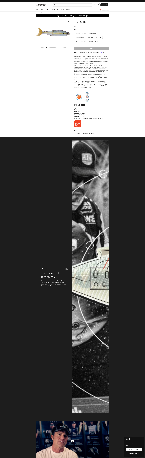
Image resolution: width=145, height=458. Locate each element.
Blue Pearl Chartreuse (81, 33)
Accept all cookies (134, 449)
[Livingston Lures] (41, 5)
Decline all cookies (134, 453)
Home (37, 13)
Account (97, 4)
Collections (42, 13)
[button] (104, 4)
